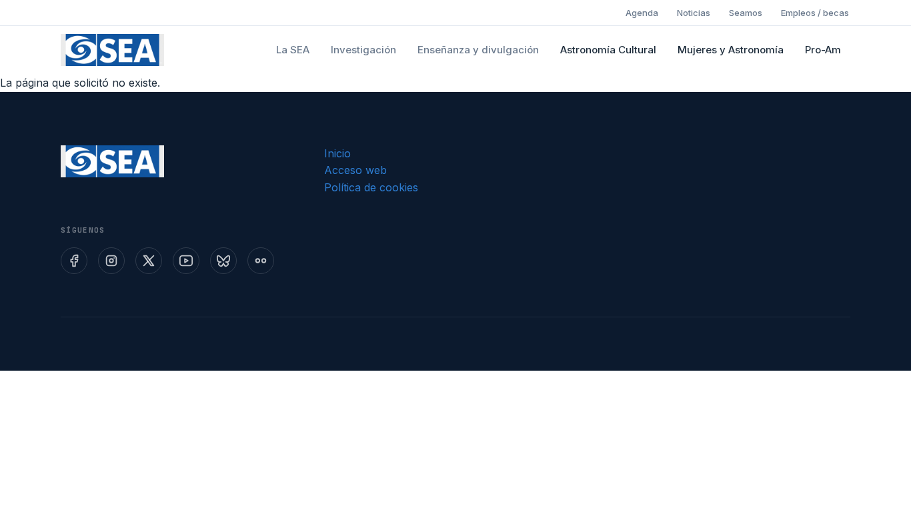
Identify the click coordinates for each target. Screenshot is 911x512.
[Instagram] (111, 260)
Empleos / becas (815, 12)
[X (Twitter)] (148, 260)
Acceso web (355, 170)
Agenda (642, 12)
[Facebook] (74, 260)
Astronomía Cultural (608, 49)
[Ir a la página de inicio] (112, 50)
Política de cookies (371, 187)
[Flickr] (260, 260)
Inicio (337, 153)
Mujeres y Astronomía (731, 49)
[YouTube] (186, 260)
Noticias (693, 12)
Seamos (745, 12)
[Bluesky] (223, 260)
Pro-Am (823, 49)
